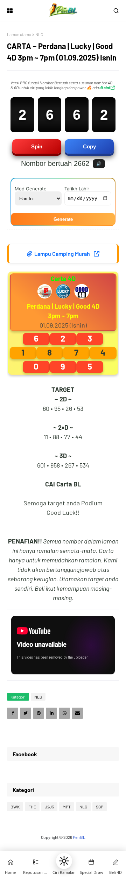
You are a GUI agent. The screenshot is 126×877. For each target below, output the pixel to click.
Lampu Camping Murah (62, 253)
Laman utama (19, 34)
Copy (89, 146)
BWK (15, 806)
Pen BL (79, 837)
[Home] (11, 862)
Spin (36, 146)
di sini (105, 87)
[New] (91, 862)
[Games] (36, 862)
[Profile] (115, 862)
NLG (39, 34)
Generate (63, 219)
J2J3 (49, 806)
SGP (99, 806)
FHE (32, 806)
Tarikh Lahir (76, 188)
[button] (64, 861)
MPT (67, 806)
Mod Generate (31, 188)
